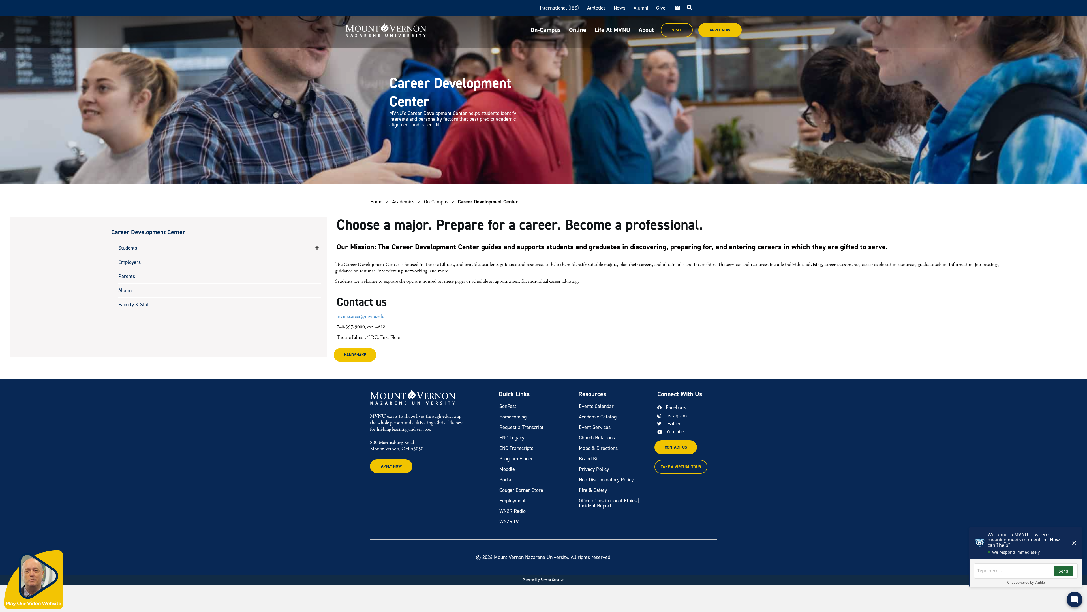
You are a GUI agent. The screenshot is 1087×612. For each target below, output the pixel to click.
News (619, 8)
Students (127, 248)
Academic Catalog (598, 416)
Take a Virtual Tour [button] (681, 466)
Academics (403, 201)
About (646, 30)
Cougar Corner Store (521, 490)
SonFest (507, 406)
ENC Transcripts (516, 448)
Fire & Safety (593, 490)
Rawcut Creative (552, 579)
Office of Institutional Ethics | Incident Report (609, 503)
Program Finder (516, 458)
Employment (512, 500)
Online (577, 30)
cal (677, 8)
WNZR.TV (509, 521)
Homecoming (513, 416)
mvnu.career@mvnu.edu (360, 316)
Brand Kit (589, 458)
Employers (129, 262)
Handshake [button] (355, 355)
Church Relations (597, 437)
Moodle (507, 469)
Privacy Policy (594, 469)
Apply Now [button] (391, 466)
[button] (317, 248)
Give (661, 8)
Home (376, 201)
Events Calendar (596, 406)
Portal (506, 479)
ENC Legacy (511, 437)
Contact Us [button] (676, 447)
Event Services (595, 427)
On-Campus (545, 30)
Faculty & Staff (134, 304)
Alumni (641, 8)
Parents (126, 276)
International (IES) (559, 8)
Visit (676, 30)
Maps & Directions (598, 448)
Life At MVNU (612, 30)
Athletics (596, 8)
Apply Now (720, 30)
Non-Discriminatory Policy (606, 479)
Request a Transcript (521, 427)
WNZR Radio (512, 511)
